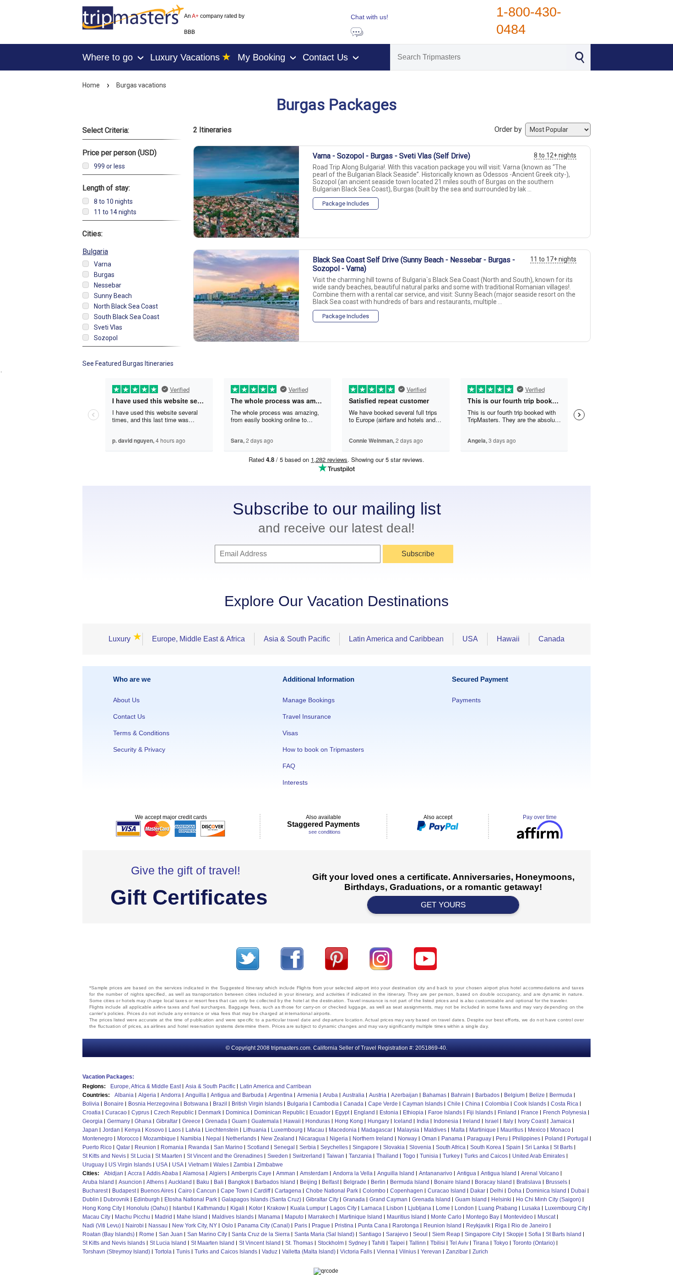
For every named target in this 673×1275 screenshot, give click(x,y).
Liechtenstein (222, 1130)
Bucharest (95, 1191)
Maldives (435, 1130)
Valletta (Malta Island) (309, 1251)
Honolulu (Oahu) (147, 1208)
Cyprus (140, 1112)
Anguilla (195, 1095)
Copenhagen (406, 1191)
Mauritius (511, 1130)
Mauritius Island (406, 1217)
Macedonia (343, 1130)
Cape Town (235, 1191)
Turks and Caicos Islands (226, 1251)
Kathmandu (211, 1208)
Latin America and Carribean (275, 1086)
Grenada (216, 1121)
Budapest (124, 1191)
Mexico (537, 1130)
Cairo (185, 1191)
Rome (146, 1234)
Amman (285, 1173)
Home (91, 85)
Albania (124, 1095)
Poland (554, 1138)
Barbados (487, 1095)
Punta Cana (373, 1225)
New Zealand (277, 1138)
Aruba (330, 1095)
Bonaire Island (452, 1182)
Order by (509, 129)
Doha (514, 1191)
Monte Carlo (446, 1217)
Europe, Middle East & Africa (198, 639)
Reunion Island (442, 1225)
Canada (551, 639)
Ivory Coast (532, 1121)
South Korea (485, 1147)
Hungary (378, 1121)
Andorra (171, 1095)
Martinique (482, 1130)
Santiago (370, 1234)
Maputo (294, 1217)
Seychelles (334, 1147)
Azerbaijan (404, 1095)
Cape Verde (383, 1104)
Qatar (123, 1147)
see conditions (325, 832)
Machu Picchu (132, 1217)
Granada (354, 1199)
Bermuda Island (409, 1182)
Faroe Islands (445, 1112)
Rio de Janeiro (529, 1225)
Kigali (237, 1208)
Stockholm (331, 1243)
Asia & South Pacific (297, 639)
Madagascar (376, 1130)
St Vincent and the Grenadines (225, 1156)
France (529, 1112)
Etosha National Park (190, 1199)
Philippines (526, 1138)
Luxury (122, 639)
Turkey (451, 1156)
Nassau (158, 1225)
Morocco (128, 1138)
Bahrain (461, 1095)
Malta (458, 1130)
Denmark (209, 1112)
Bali (218, 1182)
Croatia (91, 1112)
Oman (429, 1138)
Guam (239, 1121)
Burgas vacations (141, 85)
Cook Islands (530, 1104)
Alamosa (194, 1173)
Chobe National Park (332, 1191)
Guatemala (265, 1121)
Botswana (196, 1104)
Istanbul (182, 1208)
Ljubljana (419, 1208)
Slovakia (394, 1147)
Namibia (190, 1138)
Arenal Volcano (540, 1173)
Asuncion (130, 1182)
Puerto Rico (97, 1147)
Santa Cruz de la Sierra (261, 1234)
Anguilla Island (395, 1173)
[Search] (579, 56)
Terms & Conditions (141, 733)
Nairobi (134, 1225)
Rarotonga (405, 1225)
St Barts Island (563, 1234)
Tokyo (501, 1243)
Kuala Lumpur (308, 1208)
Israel (492, 1121)
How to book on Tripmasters (323, 749)
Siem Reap (446, 1234)
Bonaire (114, 1104)
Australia (353, 1095)
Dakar (477, 1191)
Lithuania (254, 1130)
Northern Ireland (373, 1138)
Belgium (514, 1095)
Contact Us (129, 716)
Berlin (378, 1182)
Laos (174, 1130)
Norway (407, 1138)
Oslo (227, 1225)
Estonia (389, 1112)
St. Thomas (299, 1243)
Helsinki (501, 1199)
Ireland (471, 1121)
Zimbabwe (270, 1164)
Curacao (116, 1112)
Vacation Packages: (108, 1077)
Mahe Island (192, 1217)
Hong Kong (349, 1121)
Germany (118, 1121)
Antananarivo (435, 1173)
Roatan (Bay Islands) (108, 1234)
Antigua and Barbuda (237, 1095)
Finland (507, 1112)
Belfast (330, 1182)
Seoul (420, 1234)
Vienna (386, 1251)
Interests (295, 782)
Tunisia (429, 1156)
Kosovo (154, 1130)
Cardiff (262, 1191)
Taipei (397, 1243)
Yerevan (431, 1251)
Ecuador (320, 1112)
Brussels (556, 1182)
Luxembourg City (566, 1208)
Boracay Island (493, 1182)
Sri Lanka (537, 1147)
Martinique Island (360, 1217)
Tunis (183, 1251)
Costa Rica (564, 1104)
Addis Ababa (162, 1173)
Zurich (480, 1251)
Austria (377, 1095)
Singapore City (483, 1234)
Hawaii (508, 639)
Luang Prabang (497, 1208)
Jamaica (560, 1121)
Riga (501, 1225)
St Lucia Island (168, 1243)
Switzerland (307, 1156)
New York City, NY (194, 1225)
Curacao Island (447, 1191)
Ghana (143, 1121)
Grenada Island (431, 1199)
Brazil (220, 1104)
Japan (90, 1130)
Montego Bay (482, 1217)
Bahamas (434, 1095)
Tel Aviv (459, 1243)
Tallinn (417, 1243)
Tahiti (378, 1243)
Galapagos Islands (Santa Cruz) (261, 1199)
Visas (290, 733)
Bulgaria (95, 251)
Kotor (255, 1208)
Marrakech (321, 1217)
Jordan (111, 1130)
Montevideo (518, 1217)
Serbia (307, 1147)
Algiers (218, 1173)
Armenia (307, 1095)
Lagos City (343, 1208)
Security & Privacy (139, 749)
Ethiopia (413, 1112)
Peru (502, 1138)
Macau (315, 1130)
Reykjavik (478, 1225)
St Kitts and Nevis (104, 1156)
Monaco (560, 1130)
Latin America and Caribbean (396, 639)
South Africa (451, 1147)
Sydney (357, 1243)
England (364, 1112)
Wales (221, 1164)
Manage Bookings (308, 700)
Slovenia (420, 1147)
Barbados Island (275, 1182)
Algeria (147, 1095)
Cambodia (326, 1104)
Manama (269, 1217)
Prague (321, 1225)
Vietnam (198, 1164)
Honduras (317, 1121)
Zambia (242, 1164)
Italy (508, 1121)
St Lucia (140, 1156)
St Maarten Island (212, 1243)
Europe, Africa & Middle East (145, 1086)
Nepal (213, 1138)
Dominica (238, 1112)
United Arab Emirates (538, 1156)
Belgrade (354, 1182)
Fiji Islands (480, 1112)
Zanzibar (457, 1251)
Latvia (193, 1130)
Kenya (133, 1130)
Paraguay (479, 1138)
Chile (454, 1104)
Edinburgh (147, 1199)
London (464, 1208)
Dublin (90, 1199)
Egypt (342, 1112)
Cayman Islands (422, 1104)
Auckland (180, 1182)
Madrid (163, 1217)
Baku (202, 1182)
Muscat (546, 1217)
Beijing (308, 1182)
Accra (135, 1173)
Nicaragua (312, 1138)
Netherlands (241, 1138)
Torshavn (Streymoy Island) (116, 1251)
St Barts (563, 1147)
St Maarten (168, 1156)
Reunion (145, 1147)
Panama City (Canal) (264, 1225)
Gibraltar (167, 1121)
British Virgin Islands (257, 1104)
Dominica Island (546, 1191)
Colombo (374, 1191)
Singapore (366, 1147)
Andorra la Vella (353, 1173)
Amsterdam (314, 1173)
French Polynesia (564, 1112)
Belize (537, 1095)
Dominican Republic (279, 1112)
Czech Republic (174, 1112)
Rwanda (198, 1147)
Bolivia (90, 1104)
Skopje (515, 1234)
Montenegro (97, 1138)
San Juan (171, 1234)
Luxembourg (287, 1130)
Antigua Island (498, 1173)
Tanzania (360, 1156)
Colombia (497, 1104)
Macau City (96, 1217)
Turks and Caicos (486, 1156)
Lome (443, 1208)
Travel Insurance (306, 716)
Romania (172, 1147)
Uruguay (93, 1164)
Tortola (163, 1251)
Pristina (344, 1225)
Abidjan (113, 1173)
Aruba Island (98, 1182)
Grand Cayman (388, 1199)
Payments (466, 700)
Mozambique (159, 1138)
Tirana (481, 1243)
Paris (300, 1225)
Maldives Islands (233, 1217)
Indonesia (446, 1121)
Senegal (284, 1147)
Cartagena (288, 1191)
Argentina (280, 1095)
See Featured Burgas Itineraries (128, 363)
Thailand (387, 1156)
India (423, 1121)
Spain (513, 1147)
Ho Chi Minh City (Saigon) (548, 1199)
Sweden (277, 1156)
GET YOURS (443, 905)
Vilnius (407, 1251)
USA (470, 639)
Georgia (92, 1121)
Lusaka (531, 1208)
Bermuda (560, 1095)
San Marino (228, 1147)
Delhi (496, 1191)
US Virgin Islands (130, 1164)
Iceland (403, 1121)
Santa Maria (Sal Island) (324, 1234)
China (472, 1104)
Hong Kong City (102, 1208)
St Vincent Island (260, 1243)
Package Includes (345, 203)
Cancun (206, 1191)
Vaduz (269, 1251)
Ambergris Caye (251, 1173)
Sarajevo (397, 1234)
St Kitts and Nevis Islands (113, 1243)
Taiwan (335, 1156)
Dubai (578, 1191)
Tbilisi (437, 1243)
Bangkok (239, 1182)
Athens (155, 1182)
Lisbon (394, 1208)
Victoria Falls (356, 1251)
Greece (191, 1121)
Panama (451, 1138)
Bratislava (528, 1182)
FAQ (288, 766)
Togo (409, 1156)
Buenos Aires (157, 1191)
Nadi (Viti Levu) (101, 1225)
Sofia (534, 1234)
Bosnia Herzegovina (153, 1104)
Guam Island (471, 1199)
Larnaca (371, 1208)
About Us (126, 700)
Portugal (577, 1138)
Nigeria (339, 1138)
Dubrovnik (116, 1199)
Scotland (258, 1147)
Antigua (466, 1173)
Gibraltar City (322, 1199)
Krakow (276, 1208)
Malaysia (408, 1130)
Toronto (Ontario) (534, 1243)
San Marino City (207, 1234)
